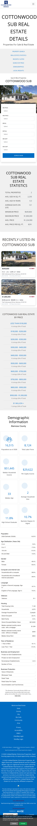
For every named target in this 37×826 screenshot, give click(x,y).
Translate (31, 814)
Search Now (18, 155)
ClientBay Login (18, 736)
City (18, 714)
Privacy (18, 727)
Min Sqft (5, 138)
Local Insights (18, 71)
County (18, 711)
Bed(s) (4, 123)
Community (18, 720)
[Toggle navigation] (33, 4)
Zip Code (18, 717)
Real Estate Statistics (18, 55)
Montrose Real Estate (18, 705)
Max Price (5, 115)
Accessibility (18, 730)
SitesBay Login (18, 739)
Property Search (18, 51)
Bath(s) (5, 131)
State (18, 708)
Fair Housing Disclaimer (19, 808)
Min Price (5, 107)
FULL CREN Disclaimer (18, 800)
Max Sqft (5, 146)
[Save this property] (33, 254)
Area (18, 723)
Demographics (18, 67)
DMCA (18, 733)
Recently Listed (18, 59)
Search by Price (18, 63)
